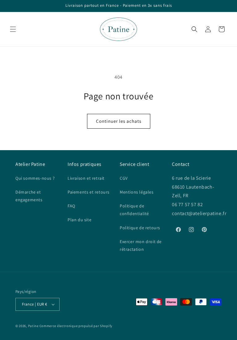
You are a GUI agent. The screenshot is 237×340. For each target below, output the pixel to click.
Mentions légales (137, 192)
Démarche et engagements (29, 195)
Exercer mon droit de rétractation (141, 245)
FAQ (71, 206)
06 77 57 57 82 (187, 204)
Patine (33, 326)
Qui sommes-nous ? (35, 178)
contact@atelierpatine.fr (199, 213)
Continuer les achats (118, 121)
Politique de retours (140, 227)
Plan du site (79, 219)
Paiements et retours (89, 192)
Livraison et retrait (86, 178)
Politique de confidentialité (134, 209)
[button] (13, 29)
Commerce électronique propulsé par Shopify (76, 326)
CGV (124, 178)
